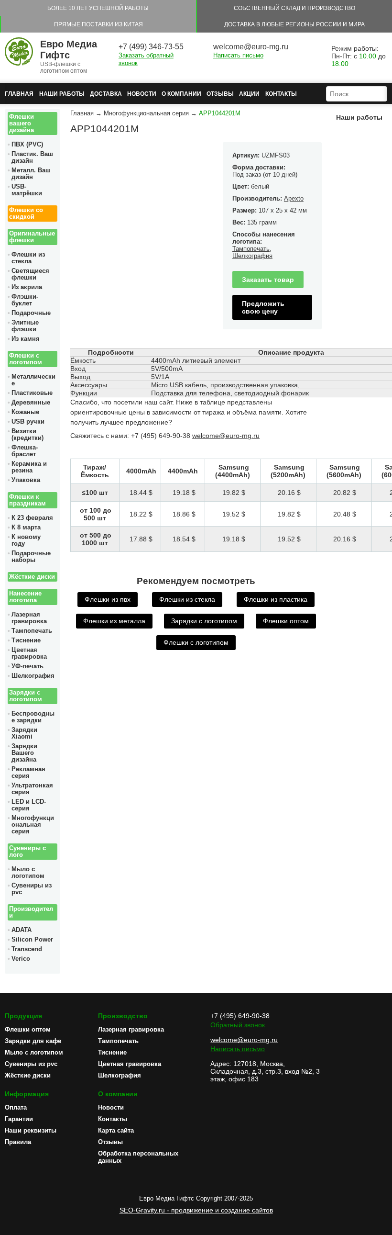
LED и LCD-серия (28, 805)
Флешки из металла (114, 621)
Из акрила (26, 287)
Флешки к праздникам (27, 500)
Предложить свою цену (263, 307)
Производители (31, 912)
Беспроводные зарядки (32, 717)
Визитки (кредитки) (27, 434)
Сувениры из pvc (31, 889)
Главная (19, 93)
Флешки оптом (286, 621)
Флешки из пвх (108, 599)
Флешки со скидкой (26, 213)
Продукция (23, 1016)
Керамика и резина (29, 467)
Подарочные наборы (31, 556)
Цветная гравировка (29, 653)
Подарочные (31, 313)
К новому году (26, 540)
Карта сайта (116, 1130)
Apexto (294, 198)
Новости (141, 93)
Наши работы (62, 93)
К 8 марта (26, 527)
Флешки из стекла (28, 258)
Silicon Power (32, 939)
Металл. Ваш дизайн (31, 173)
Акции (249, 93)
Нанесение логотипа (25, 597)
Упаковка (25, 480)
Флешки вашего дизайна (21, 123)
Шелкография (32, 676)
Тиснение (26, 640)
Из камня (25, 339)
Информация (27, 1094)
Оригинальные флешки (32, 237)
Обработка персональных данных (138, 1157)
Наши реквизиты (30, 1130)
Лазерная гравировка (29, 618)
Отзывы (220, 93)
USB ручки (27, 421)
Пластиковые (32, 393)
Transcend (26, 949)
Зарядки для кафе (33, 1040)
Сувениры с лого (27, 851)
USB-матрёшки (26, 190)
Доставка (106, 93)
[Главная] (19, 52)
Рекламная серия (28, 772)
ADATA (21, 930)
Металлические (33, 380)
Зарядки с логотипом (25, 696)
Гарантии (19, 1119)
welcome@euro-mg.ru (250, 47)
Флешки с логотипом (25, 359)
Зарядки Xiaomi (24, 733)
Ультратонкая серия (32, 789)
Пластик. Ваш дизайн (32, 157)
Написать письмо (238, 55)
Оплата (16, 1107)
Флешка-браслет (24, 451)
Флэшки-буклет (24, 300)
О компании (181, 93)
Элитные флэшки (25, 326)
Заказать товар (268, 279)
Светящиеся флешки (30, 274)
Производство (123, 1016)
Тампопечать (31, 631)
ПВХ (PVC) (27, 144)
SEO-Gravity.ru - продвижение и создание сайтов (196, 1210)
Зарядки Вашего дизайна (24, 753)
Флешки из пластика (275, 599)
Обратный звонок (237, 1025)
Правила (18, 1141)
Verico (20, 958)
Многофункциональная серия (32, 825)
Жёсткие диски (32, 576)
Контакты (281, 93)
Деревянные (30, 402)
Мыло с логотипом (27, 872)
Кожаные (25, 412)
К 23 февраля (32, 518)
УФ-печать (27, 666)
